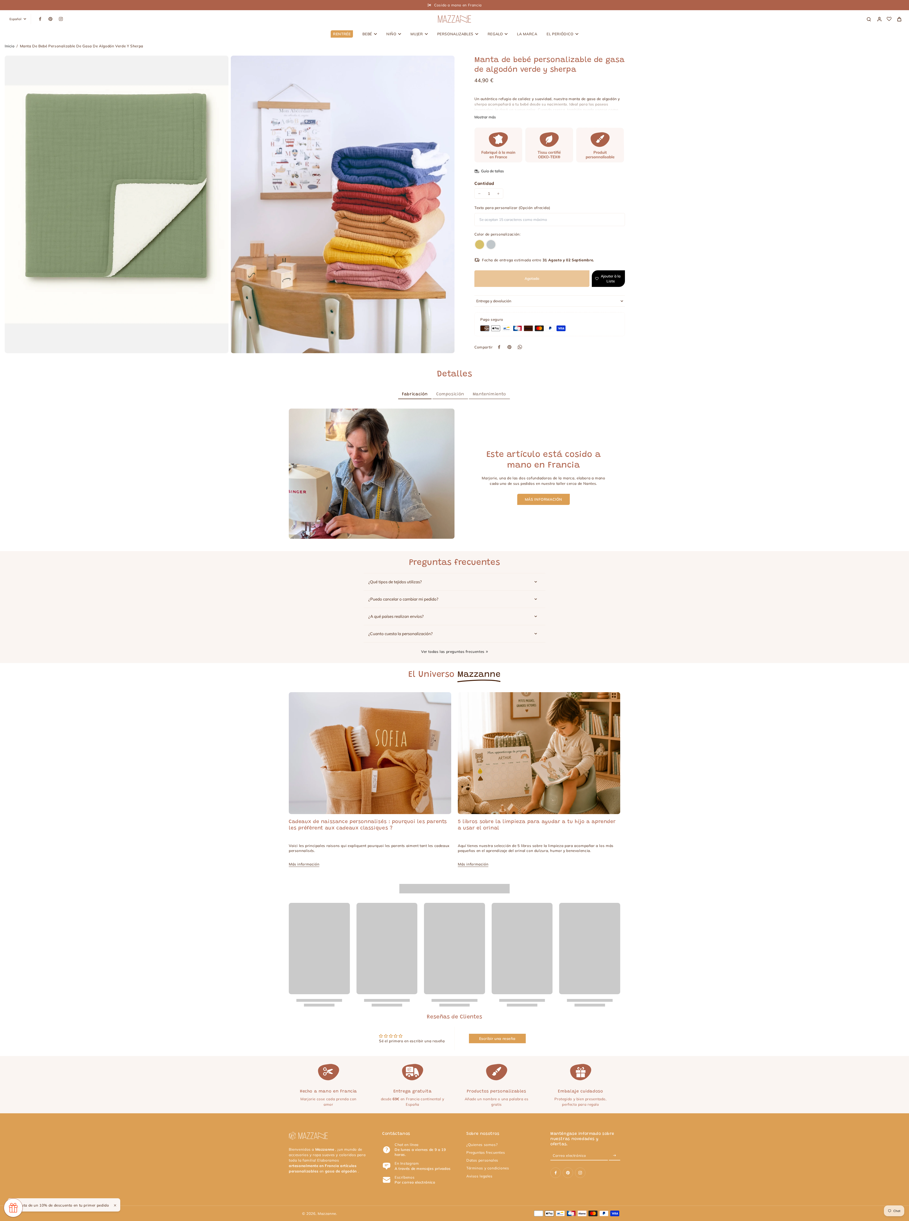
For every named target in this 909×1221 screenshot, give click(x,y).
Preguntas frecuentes (485, 1152)
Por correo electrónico (415, 1182)
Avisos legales (479, 1176)
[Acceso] (879, 19)
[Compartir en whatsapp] (520, 347)
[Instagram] (61, 19)
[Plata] (491, 244)
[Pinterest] (50, 19)
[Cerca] (115, 1205)
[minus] (479, 193)
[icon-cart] (899, 19)
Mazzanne (327, 1213)
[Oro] (479, 244)
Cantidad (484, 183)
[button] (531, 278)
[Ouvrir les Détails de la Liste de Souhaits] (889, 19)
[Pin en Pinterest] (509, 347)
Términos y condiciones (487, 1168)
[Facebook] (40, 19)
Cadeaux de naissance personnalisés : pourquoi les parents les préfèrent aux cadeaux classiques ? (368, 825)
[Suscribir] (614, 1155)
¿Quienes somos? (482, 1144)
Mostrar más (485, 117)
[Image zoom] (116, 204)
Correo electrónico (569, 1155)
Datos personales (482, 1160)
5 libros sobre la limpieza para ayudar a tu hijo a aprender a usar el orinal (536, 825)
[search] (869, 19)
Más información (304, 864)
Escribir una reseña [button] (497, 1038)
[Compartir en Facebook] (499, 347)
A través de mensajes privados (423, 1168)
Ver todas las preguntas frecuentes (453, 651)
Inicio (10, 46)
